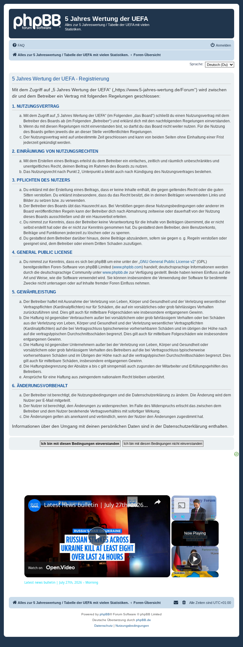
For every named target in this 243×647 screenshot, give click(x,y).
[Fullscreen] (212, 517)
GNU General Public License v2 (167, 261)
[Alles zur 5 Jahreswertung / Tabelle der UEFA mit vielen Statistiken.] (37, 20)
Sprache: (196, 64)
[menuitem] (18, 45)
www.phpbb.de (115, 272)
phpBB (105, 614)
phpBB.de (143, 620)
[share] (157, 502)
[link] (34, 505)
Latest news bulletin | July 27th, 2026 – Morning (96, 505)
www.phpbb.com (127, 267)
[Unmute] (183, 517)
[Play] (175, 517)
